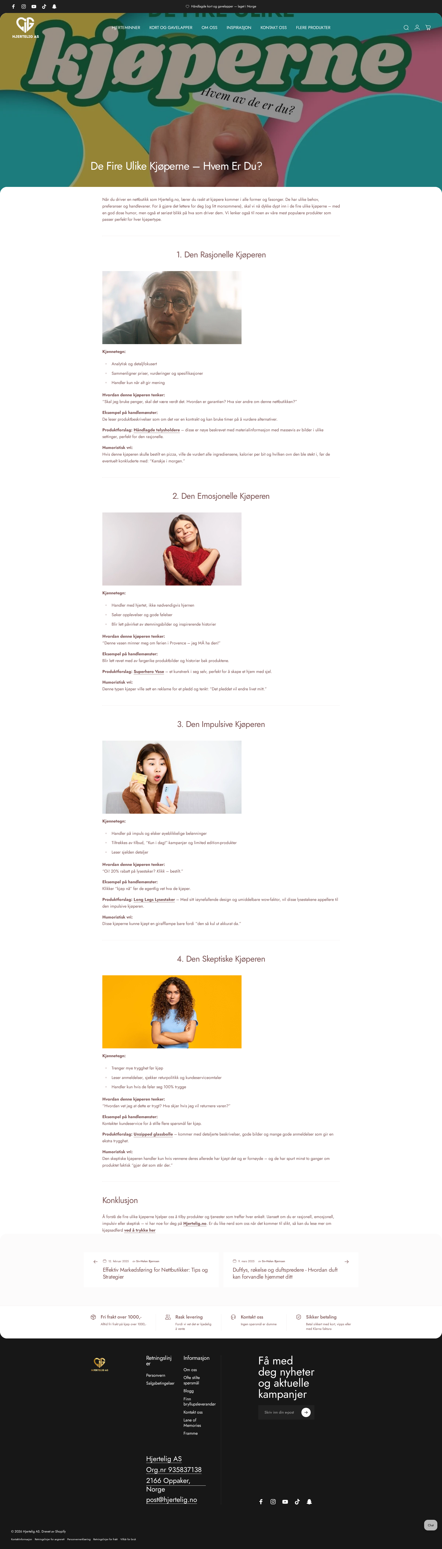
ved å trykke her (139, 1230)
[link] (174, 1469)
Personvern (155, 1375)
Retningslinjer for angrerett (50, 1539)
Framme (191, 1433)
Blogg (189, 1391)
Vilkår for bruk (128, 1539)
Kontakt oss (193, 1412)
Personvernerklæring (78, 1539)
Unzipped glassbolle (153, 1134)
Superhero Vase (149, 672)
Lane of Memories (192, 1423)
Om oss (190, 1370)
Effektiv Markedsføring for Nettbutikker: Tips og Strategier (155, 1273)
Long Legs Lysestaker (154, 899)
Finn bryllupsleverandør (200, 1401)
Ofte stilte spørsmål (192, 1380)
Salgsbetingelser (160, 1383)
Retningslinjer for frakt (105, 1539)
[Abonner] (306, 1412)
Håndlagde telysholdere (157, 430)
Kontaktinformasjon (21, 1539)
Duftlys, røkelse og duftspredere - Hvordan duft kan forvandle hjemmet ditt (285, 1273)
